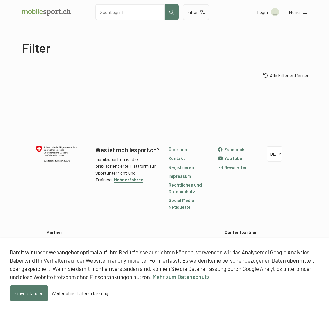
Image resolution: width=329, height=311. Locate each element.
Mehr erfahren (128, 179)
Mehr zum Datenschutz (181, 276)
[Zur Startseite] (46, 12)
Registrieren (181, 167)
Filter (192, 12)
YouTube (232, 158)
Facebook (233, 149)
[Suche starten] (172, 12)
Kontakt (177, 158)
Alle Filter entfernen (289, 75)
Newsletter (235, 167)
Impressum (180, 176)
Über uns (178, 149)
